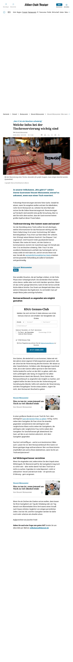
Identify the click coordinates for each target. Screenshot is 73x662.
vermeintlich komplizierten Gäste (38, 255)
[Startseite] (36, 4)
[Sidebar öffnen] (9, 12)
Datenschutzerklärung (47, 343)
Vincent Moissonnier (37, 114)
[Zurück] (4, 12)
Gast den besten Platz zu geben (34, 419)
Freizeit (14, 114)
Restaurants (24, 114)
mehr (16, 270)
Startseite (6, 114)
